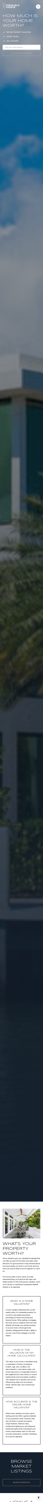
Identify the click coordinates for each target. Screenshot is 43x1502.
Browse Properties (21, 1482)
